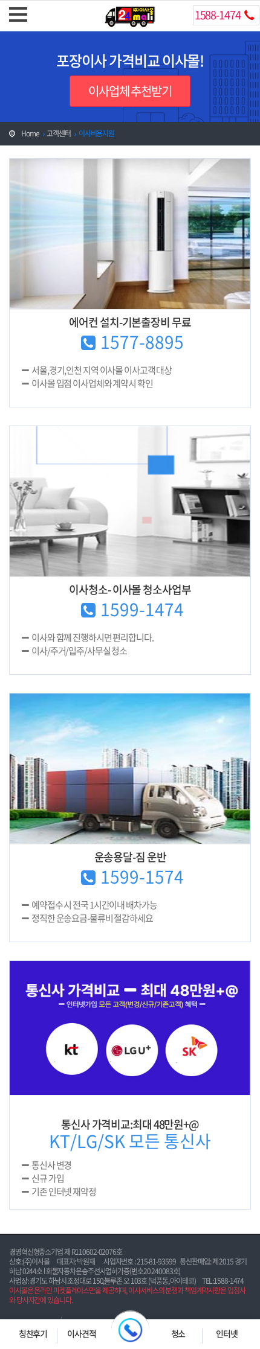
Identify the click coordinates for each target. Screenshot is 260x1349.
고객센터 (59, 133)
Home (30, 133)
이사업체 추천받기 (130, 91)
